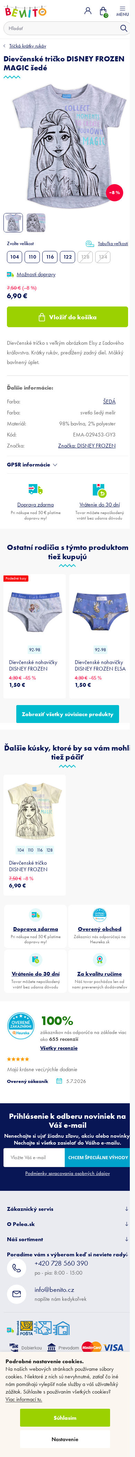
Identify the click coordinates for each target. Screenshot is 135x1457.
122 (67, 257)
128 (85, 257)
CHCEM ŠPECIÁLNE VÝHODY (98, 1157)
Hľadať (124, 28)
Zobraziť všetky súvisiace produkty (68, 714)
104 (14, 257)
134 (103, 257)
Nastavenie (65, 1439)
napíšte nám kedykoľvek (61, 1293)
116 (50, 257)
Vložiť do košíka (73, 317)
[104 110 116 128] (34, 811)
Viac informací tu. (24, 1399)
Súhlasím (65, 1417)
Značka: (87, 445)
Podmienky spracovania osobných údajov (67, 1173)
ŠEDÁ (109, 401)
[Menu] (123, 11)
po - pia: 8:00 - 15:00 (61, 1267)
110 (32, 257)
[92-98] (100, 610)
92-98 (34, 649)
